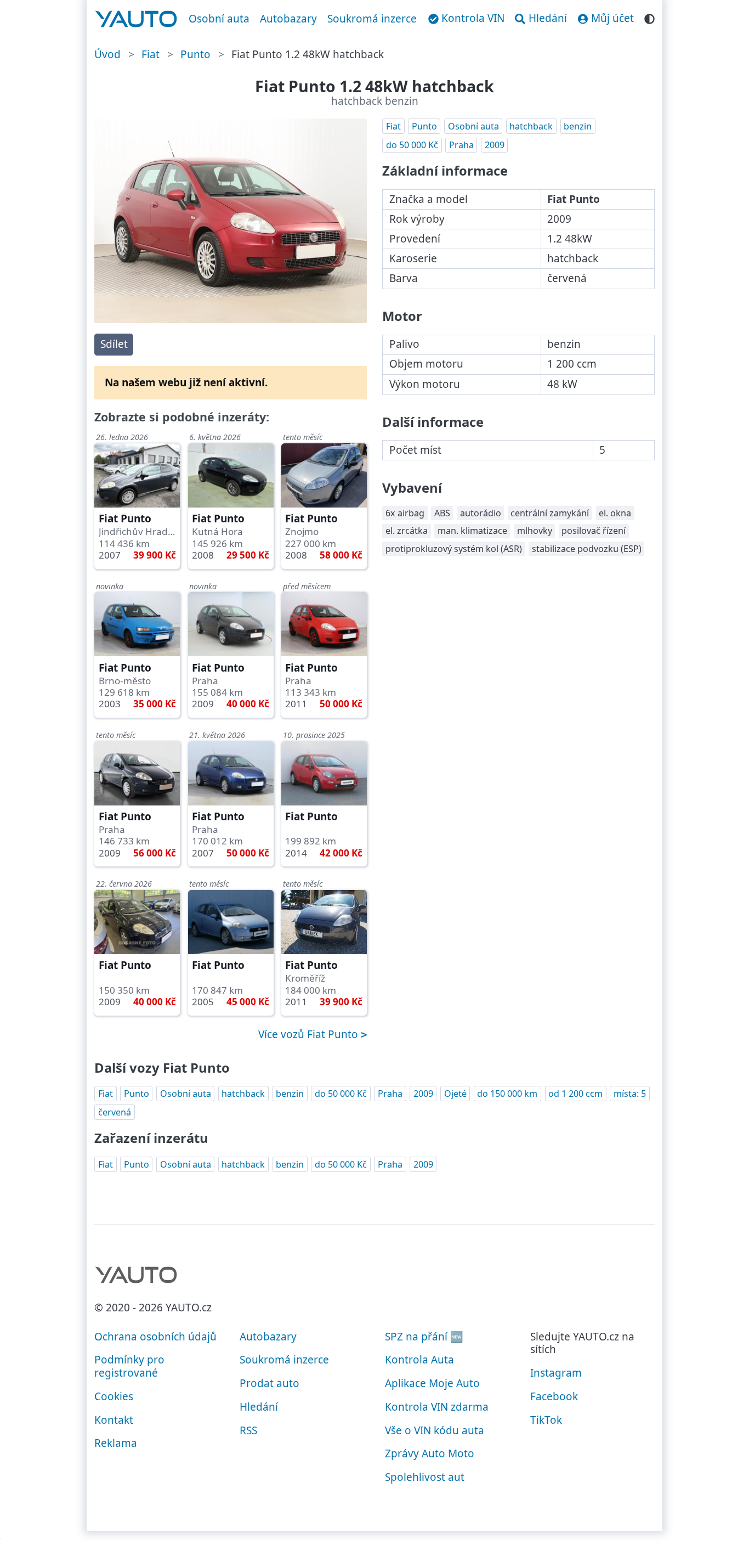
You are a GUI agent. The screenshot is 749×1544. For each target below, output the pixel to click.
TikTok (546, 1420)
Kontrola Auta (419, 1360)
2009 (494, 145)
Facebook (554, 1396)
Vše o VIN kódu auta (434, 1430)
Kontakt (113, 1420)
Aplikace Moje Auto (432, 1383)
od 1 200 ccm (575, 1093)
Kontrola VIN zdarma (437, 1407)
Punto (195, 54)
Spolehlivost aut (424, 1477)
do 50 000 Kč (412, 145)
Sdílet (114, 344)
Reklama (115, 1443)
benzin (578, 126)
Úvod (107, 54)
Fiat (150, 54)
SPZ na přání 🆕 (424, 1336)
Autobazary (288, 19)
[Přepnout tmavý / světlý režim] (649, 17)
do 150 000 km (507, 1093)
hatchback (531, 126)
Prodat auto (269, 1383)
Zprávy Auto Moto (429, 1453)
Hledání (259, 1407)
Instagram (556, 1373)
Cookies (113, 1396)
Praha (461, 145)
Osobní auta (219, 19)
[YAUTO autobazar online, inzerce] (136, 19)
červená (114, 1112)
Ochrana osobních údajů (155, 1336)
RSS (248, 1430)
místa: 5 (630, 1093)
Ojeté (455, 1093)
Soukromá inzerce (372, 19)
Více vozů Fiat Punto (309, 1034)
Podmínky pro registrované (129, 1366)
